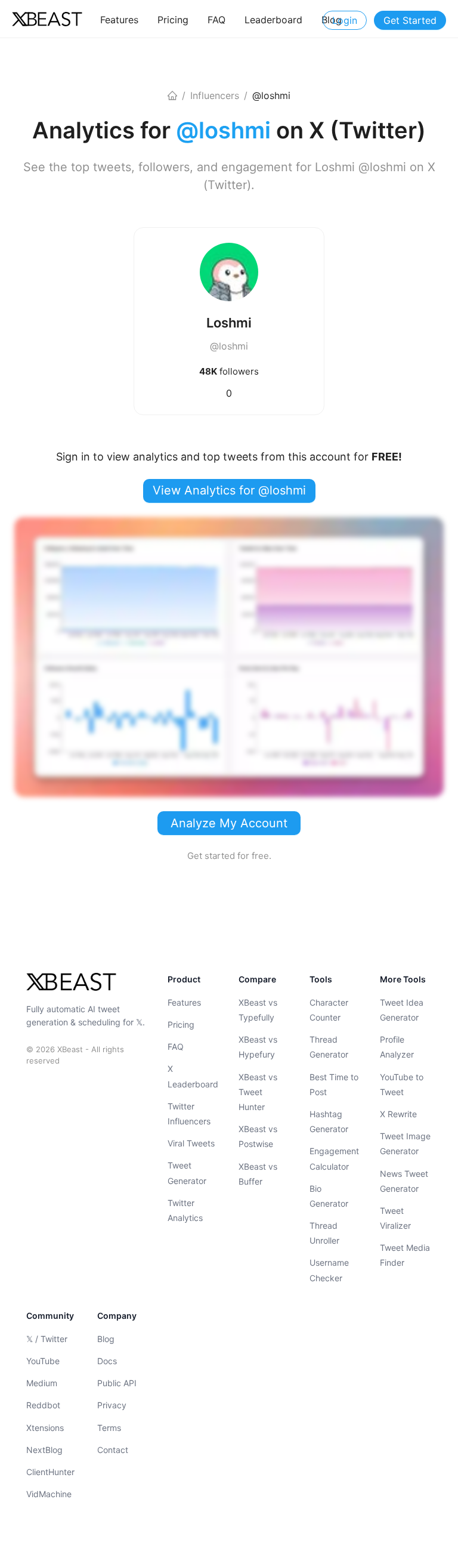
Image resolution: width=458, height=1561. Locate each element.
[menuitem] (119, 20)
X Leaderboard (193, 1076)
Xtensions (45, 1428)
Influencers (214, 95)
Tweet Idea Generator (401, 1009)
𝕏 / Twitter (46, 1339)
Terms (109, 1428)
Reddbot (43, 1405)
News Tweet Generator (404, 1181)
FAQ (176, 1046)
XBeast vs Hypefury (258, 1046)
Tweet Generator (187, 1172)
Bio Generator (329, 1195)
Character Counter (329, 1009)
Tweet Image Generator (405, 1143)
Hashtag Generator (329, 1121)
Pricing (181, 1024)
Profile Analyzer (397, 1046)
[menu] (221, 19)
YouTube (43, 1361)
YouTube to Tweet (401, 1084)
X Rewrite (398, 1114)
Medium (41, 1383)
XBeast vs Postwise (258, 1136)
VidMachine (49, 1494)
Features (184, 1002)
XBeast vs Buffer (258, 1173)
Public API (117, 1383)
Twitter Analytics (185, 1210)
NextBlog (44, 1450)
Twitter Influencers (189, 1113)
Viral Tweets (191, 1143)
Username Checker (329, 1269)
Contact (112, 1450)
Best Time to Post (334, 1084)
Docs (107, 1361)
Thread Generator (329, 1046)
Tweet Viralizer (395, 1218)
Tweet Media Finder (405, 1255)
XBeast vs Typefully (258, 1009)
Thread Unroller (324, 1232)
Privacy (111, 1405)
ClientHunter (50, 1472)
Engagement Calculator (334, 1158)
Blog (105, 1339)
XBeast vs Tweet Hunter (258, 1092)
